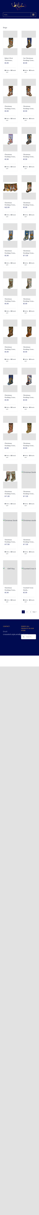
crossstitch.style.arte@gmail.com (15, 634)
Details (14, 70)
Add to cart (8, 71)
